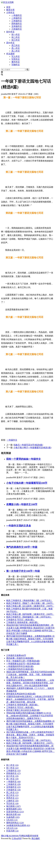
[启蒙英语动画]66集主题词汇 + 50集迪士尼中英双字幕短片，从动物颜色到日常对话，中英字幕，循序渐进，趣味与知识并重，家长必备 (30, 699)
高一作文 (15, 48)
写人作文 (15, 56)
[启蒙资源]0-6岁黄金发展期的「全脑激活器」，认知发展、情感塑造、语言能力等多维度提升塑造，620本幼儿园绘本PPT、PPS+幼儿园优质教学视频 (30, 683)
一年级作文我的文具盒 (18, 525)
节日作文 (12, 803)
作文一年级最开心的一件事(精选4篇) (23, 661)
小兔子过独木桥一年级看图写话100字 (26, 483)
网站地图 (25, 836)
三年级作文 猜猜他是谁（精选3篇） (22, 622)
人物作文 (12, 801)
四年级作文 (16, 23)
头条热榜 (13, 817)
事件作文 (15, 62)
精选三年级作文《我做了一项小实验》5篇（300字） (30, 603)
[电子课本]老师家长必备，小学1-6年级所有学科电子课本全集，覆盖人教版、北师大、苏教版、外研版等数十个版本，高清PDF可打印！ (30, 735)
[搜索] (27, 69)
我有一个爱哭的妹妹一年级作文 (23, 459)
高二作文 (15, 51)
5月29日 (11, 820)
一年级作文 (16, 15)
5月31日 (11, 828)
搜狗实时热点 (15, 823)
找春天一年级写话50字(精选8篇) (28, 445)
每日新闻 (13, 806)
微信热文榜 (13, 814)
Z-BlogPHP (17, 838)
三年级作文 (16, 21)
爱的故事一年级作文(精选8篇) (20, 658)
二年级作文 (16, 18)
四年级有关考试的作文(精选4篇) (21, 694)
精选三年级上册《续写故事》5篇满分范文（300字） (30, 614)
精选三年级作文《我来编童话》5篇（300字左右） (29, 617)
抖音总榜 (12, 831)
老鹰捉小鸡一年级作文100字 (21, 504)
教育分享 (10, 10)
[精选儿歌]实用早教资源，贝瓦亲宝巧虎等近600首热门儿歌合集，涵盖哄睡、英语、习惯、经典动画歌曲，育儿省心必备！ (30, 674)
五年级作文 (16, 26)
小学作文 (10, 12)
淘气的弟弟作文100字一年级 (21, 547)
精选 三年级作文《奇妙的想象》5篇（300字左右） (29, 600)
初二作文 (15, 37)
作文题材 (10, 54)
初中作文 (10, 32)
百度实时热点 (15, 812)
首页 (8, 7)
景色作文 (12, 798)
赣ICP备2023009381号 (11, 836)
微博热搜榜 (14, 809)
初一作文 (15, 34)
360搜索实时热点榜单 (18, 825)
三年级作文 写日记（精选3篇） (20, 620)
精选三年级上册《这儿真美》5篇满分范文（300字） (30, 606)
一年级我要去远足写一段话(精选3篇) (23, 664)
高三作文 (15, 45)
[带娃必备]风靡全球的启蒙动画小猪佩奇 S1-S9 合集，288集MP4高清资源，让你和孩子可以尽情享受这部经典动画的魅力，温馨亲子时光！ (29, 716)
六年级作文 (16, 29)
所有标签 (34, 836)
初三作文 (15, 40)
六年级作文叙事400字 (16, 655)
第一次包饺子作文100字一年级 (23, 571)
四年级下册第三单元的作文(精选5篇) (23, 710)
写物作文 (15, 65)
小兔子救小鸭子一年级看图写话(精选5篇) (32, 447)
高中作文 (10, 43)
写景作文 (15, 59)
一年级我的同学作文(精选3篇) (20, 666)
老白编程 (35, 838)
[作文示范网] (7, 2)
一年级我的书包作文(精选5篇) (20, 669)
